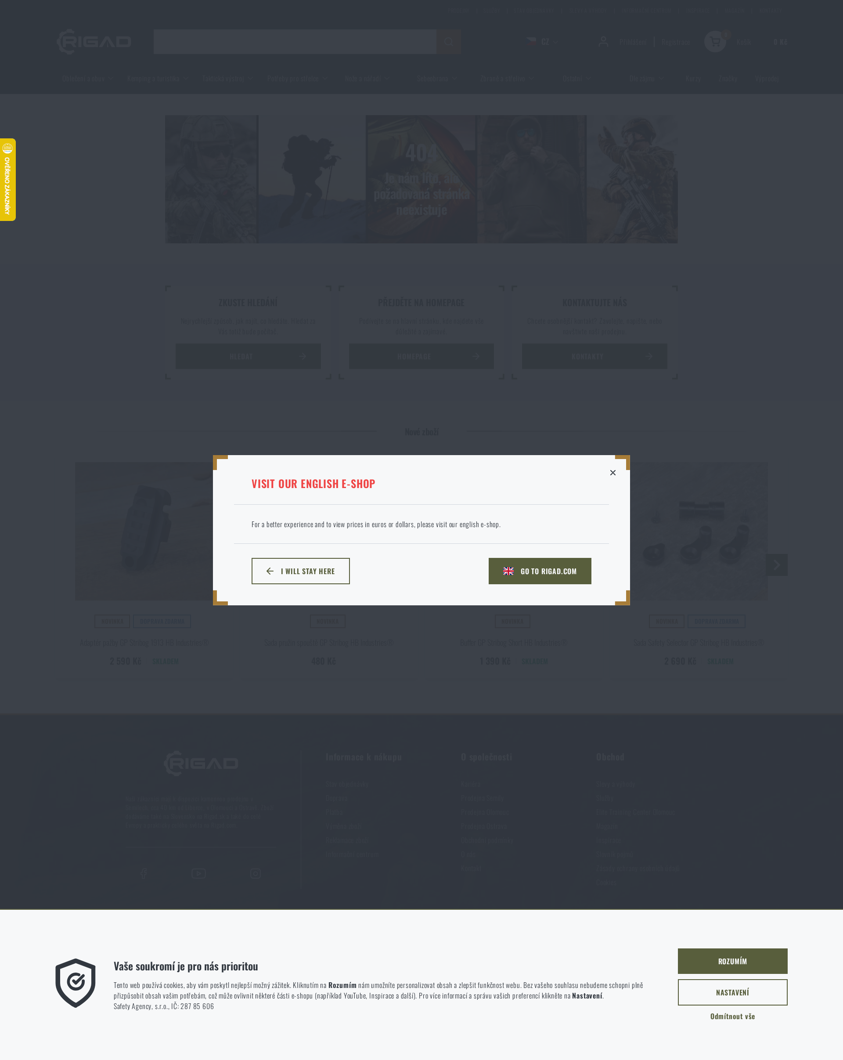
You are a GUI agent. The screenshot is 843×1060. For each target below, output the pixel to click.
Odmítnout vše (732, 1016)
